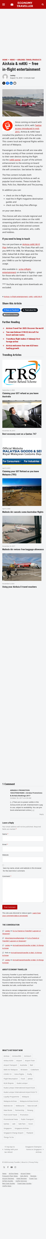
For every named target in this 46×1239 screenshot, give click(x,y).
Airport (19, 1060)
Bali (31, 1065)
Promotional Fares (11, 1119)
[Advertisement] (23, 31)
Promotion (24, 1115)
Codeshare (35, 1069)
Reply (42, 814)
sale (13, 1124)
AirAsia (6, 296)
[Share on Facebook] (7, 83)
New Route (8, 1110)
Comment (6, 876)
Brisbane (24, 1069)
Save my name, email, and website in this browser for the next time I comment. (22, 869)
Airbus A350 (8, 1060)
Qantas (6, 1124)
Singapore (8, 1128)
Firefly (29, 1074)
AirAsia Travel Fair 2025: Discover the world (24, 328)
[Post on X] (3, 83)
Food (23, 1079)
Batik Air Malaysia (11, 1069)
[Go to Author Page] (5, 76)
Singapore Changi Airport (13, 1133)
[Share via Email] (14, 83)
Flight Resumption (11, 1079)
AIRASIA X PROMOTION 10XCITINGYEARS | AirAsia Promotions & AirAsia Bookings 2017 (26, 793)
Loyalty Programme (11, 1096)
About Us (24, 1162)
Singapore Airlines (22, 1128)
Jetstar (30, 1079)
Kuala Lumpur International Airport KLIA (19, 1088)
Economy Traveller (25, 4)
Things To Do (9, 1137)
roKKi (31, 296)
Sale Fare (21, 1124)
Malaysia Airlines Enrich (29, 1101)
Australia (23, 1065)
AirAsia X (27, 1056)
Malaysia (25, 1096)
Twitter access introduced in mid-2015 (28, 128)
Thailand (29, 1133)
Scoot (30, 1124)
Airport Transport (10, 1065)
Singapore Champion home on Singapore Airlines (32, 1149)
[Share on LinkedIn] (11, 83)
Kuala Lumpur (22, 1083)
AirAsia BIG (16, 1056)
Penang (30, 1110)
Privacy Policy (33, 1162)
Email (5, 844)
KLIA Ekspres (9, 1083)
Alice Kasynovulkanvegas (14, 938)
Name (5, 834)
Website (5, 855)
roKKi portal (15, 159)
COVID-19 (7, 1074)
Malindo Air (8, 1106)
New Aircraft (32, 1106)
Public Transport (27, 1119)
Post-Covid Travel (10, 1115)
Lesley (12, 75)
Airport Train (30, 1060)
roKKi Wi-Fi (38, 296)
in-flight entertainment (19, 296)
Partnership (19, 1110)
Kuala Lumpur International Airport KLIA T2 (20, 1092)
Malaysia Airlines (10, 1101)
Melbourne (20, 1106)
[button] (3, 4)
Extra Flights (19, 1074)
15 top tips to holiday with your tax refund (10, 1149)
